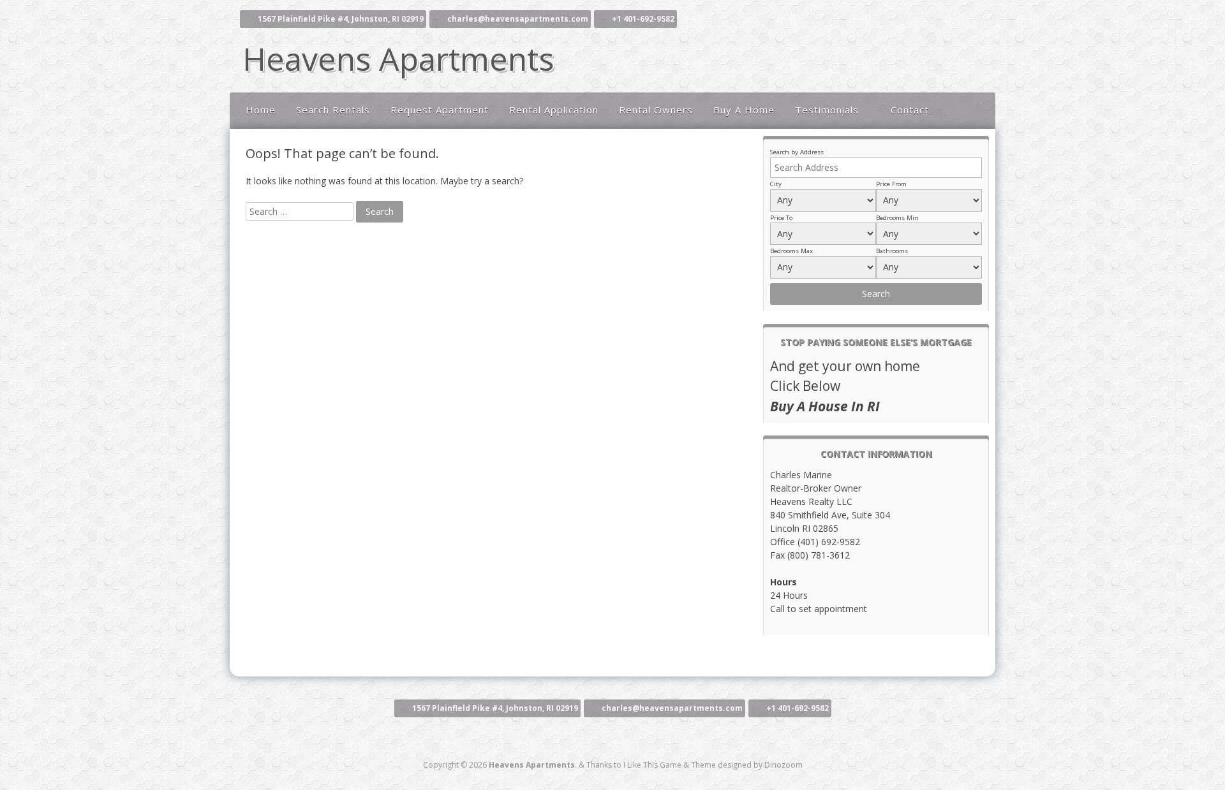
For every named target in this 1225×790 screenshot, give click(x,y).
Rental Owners (656, 109)
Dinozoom (783, 764)
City (776, 184)
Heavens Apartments (398, 58)
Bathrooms (892, 251)
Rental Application (553, 109)
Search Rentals (333, 109)
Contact (910, 109)
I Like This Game (652, 764)
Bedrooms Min (897, 218)
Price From (891, 184)
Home (261, 109)
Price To (781, 218)
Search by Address (797, 152)
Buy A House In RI (825, 406)
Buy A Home (744, 109)
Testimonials (827, 109)
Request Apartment (439, 109)
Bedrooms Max (791, 251)
